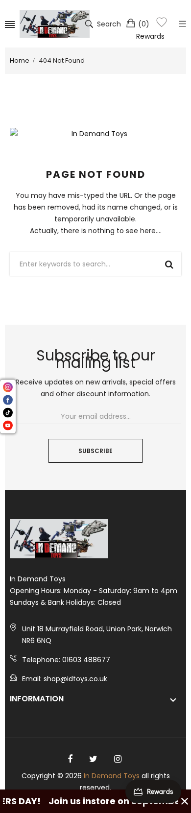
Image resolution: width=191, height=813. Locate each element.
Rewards (150, 36)
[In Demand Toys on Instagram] (117, 759)
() (143, 24)
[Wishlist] (161, 23)
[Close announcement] (184, 801)
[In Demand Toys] (55, 24)
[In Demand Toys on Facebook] (70, 759)
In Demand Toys (112, 776)
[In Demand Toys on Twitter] (93, 759)
